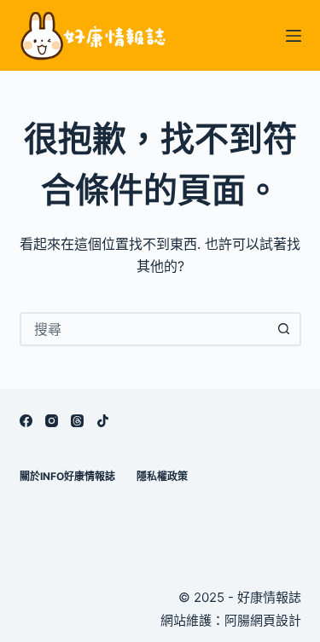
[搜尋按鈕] (284, 329)
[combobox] (145, 329)
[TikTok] (102, 420)
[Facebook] (26, 420)
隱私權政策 (162, 476)
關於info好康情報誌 (67, 476)
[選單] (293, 35)
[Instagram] (51, 420)
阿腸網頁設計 (262, 620)
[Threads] (77, 420)
